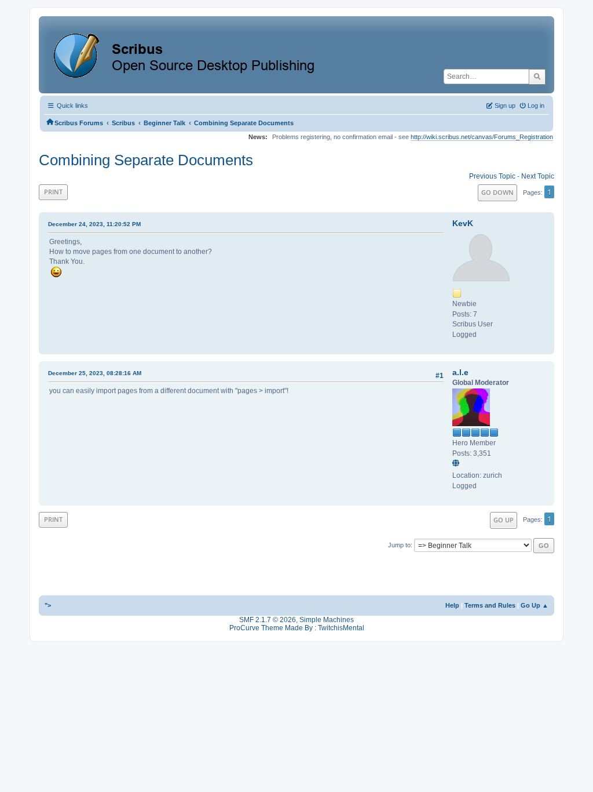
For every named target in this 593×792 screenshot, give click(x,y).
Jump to (399, 545)
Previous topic (492, 176)
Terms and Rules (489, 605)
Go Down (497, 192)
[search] (537, 76)
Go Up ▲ (534, 605)
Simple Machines (326, 620)
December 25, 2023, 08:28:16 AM (94, 373)
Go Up (503, 519)
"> (48, 605)
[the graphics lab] (457, 464)
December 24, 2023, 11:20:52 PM (94, 224)
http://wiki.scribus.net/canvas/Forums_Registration (482, 136)
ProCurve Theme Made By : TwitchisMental (296, 628)
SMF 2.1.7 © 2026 (267, 620)
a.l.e (460, 372)
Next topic (537, 176)
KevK (462, 223)
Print (53, 191)
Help (452, 605)
